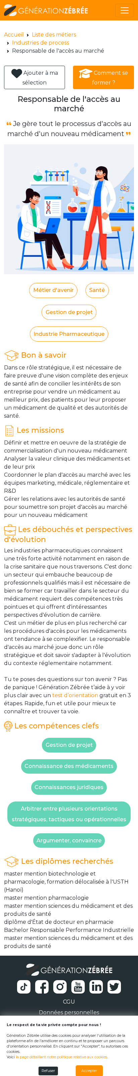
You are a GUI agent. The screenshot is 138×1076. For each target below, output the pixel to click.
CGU (69, 1002)
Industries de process (40, 43)
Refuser (48, 1071)
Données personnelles (69, 1012)
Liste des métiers (54, 35)
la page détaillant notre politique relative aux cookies (61, 1057)
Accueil (14, 35)
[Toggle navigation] (124, 10)
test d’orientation (75, 695)
